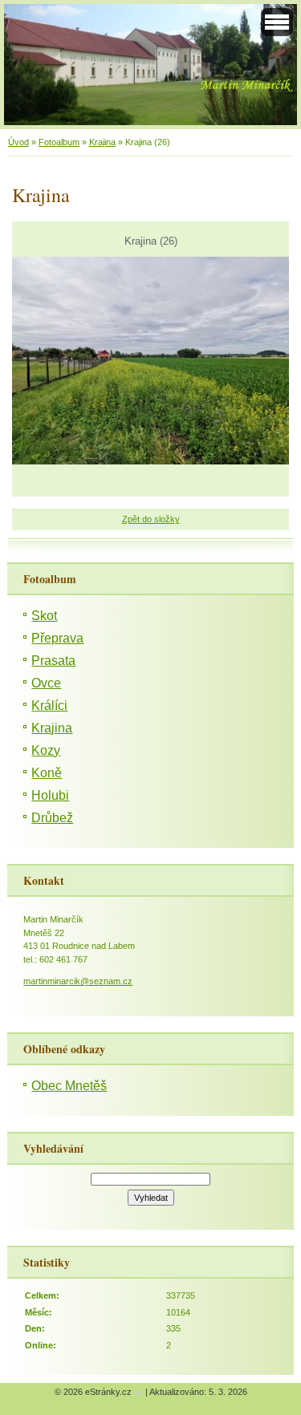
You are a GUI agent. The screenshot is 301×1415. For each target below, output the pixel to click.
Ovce (46, 683)
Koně (46, 773)
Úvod (18, 142)
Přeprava (57, 638)
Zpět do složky (151, 519)
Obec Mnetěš (69, 1086)
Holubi (50, 795)
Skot (44, 615)
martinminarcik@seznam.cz (77, 981)
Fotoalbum (59, 142)
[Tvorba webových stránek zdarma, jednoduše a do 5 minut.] (139, 1393)
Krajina (102, 142)
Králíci (49, 705)
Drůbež (52, 818)
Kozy (45, 750)
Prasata (53, 660)
